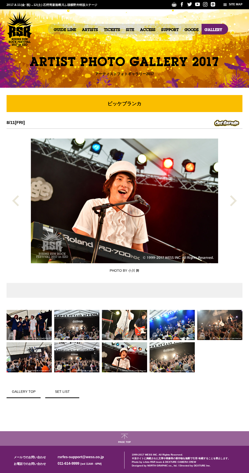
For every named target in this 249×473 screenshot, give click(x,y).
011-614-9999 (80, 463)
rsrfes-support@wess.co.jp (81, 457)
